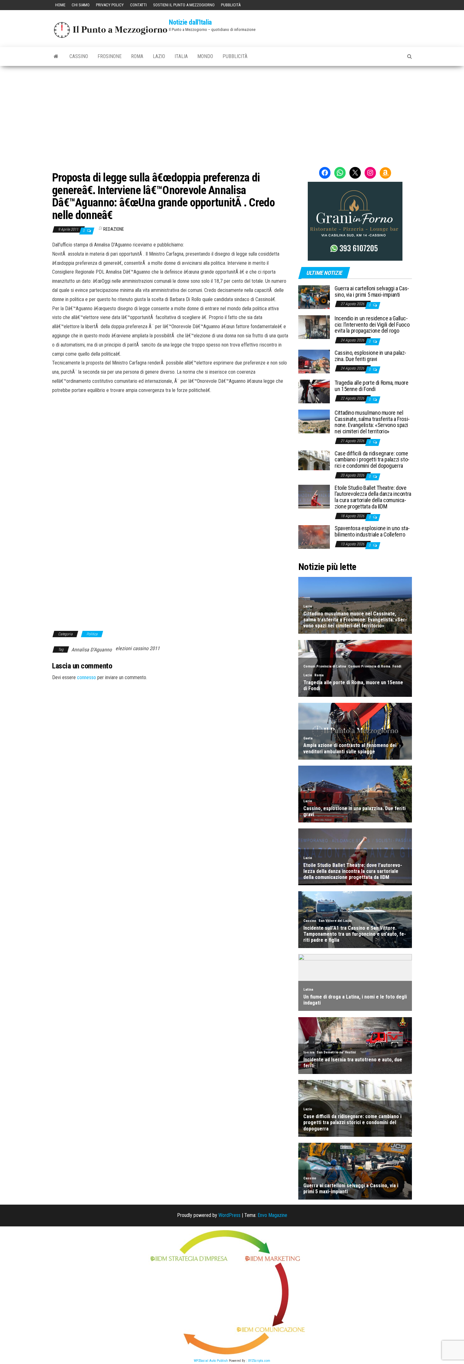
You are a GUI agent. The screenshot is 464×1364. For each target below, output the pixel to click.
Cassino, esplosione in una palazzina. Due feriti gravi (370, 355)
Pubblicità (231, 5)
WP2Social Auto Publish (211, 1361)
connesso (86, 677)
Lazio (159, 56)
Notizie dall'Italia (190, 22)
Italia (181, 56)
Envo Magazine (272, 1215)
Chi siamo (81, 5)
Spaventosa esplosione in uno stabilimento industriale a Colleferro (372, 531)
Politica (92, 634)
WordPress (229, 1215)
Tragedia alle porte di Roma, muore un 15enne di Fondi (371, 385)
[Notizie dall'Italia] (56, 56)
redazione (113, 229)
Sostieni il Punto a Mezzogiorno (184, 5)
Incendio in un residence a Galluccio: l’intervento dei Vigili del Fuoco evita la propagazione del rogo (372, 324)
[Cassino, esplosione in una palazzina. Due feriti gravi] (314, 361)
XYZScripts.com (259, 1361)
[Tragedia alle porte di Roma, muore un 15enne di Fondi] (314, 391)
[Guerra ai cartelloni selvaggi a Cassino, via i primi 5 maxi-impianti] (314, 297)
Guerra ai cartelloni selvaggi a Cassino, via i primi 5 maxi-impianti (372, 291)
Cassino (78, 56)
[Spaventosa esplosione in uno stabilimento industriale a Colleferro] (314, 537)
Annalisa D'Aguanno (91, 650)
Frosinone (110, 56)
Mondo (205, 56)
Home (60, 5)
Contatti (138, 5)
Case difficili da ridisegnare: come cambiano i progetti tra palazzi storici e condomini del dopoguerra (372, 459)
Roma (137, 56)
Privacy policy (110, 5)
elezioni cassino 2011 (138, 648)
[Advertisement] (232, 113)
